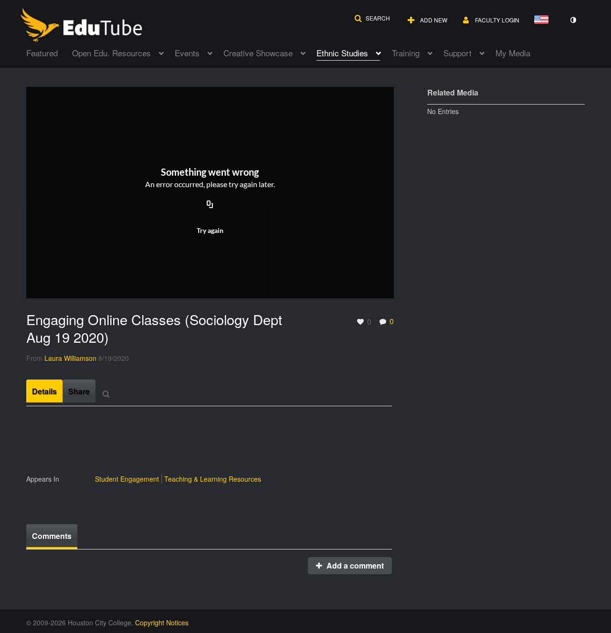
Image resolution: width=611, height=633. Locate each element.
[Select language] (543, 20)
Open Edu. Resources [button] (111, 53)
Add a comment (354, 565)
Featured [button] (42, 53)
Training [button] (406, 53)
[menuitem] (49, 52)
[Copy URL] (210, 204)
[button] (372, 18)
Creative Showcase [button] (258, 53)
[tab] (44, 391)
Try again (210, 230)
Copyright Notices (162, 622)
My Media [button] (512, 53)
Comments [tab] (52, 535)
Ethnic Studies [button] (342, 53)
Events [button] (187, 53)
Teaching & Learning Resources (212, 479)
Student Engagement (127, 479)
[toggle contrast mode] (573, 20)
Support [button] (457, 53)
